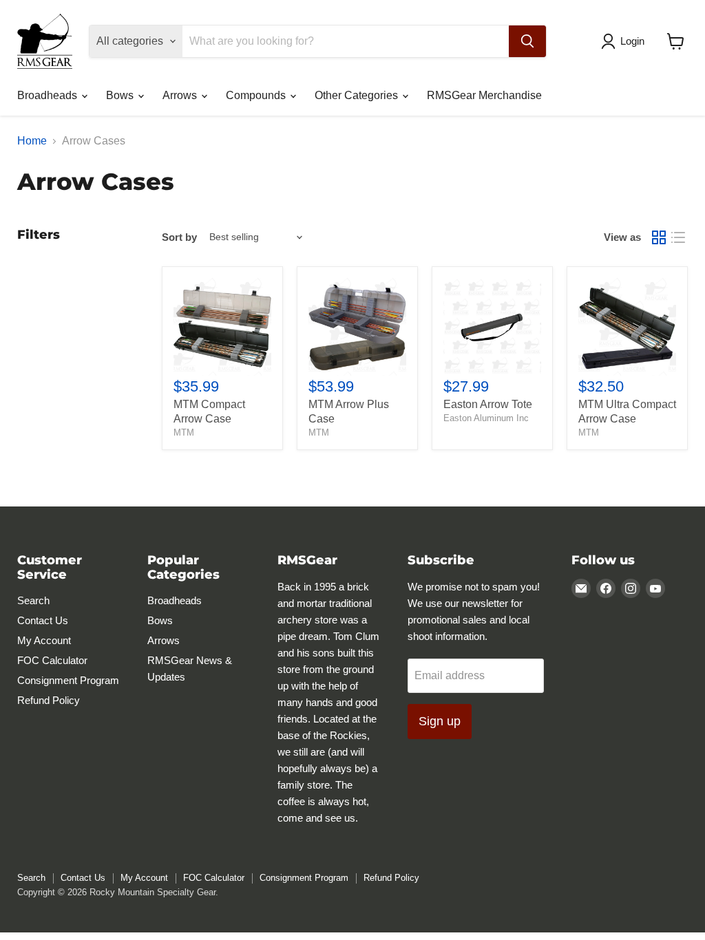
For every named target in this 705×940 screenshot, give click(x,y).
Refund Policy (48, 700)
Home (32, 141)
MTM (183, 432)
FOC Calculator (52, 660)
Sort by (179, 237)
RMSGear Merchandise (484, 95)
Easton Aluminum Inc (486, 418)
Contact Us (42, 620)
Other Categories (358, 95)
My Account (44, 640)
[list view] (678, 237)
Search (33, 600)
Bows (121, 95)
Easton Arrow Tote (487, 404)
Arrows (181, 95)
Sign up (440, 721)
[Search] (527, 41)
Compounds (257, 95)
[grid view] (659, 237)
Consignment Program (68, 680)
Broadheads (48, 95)
